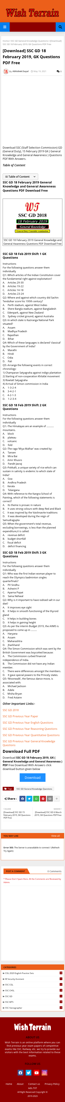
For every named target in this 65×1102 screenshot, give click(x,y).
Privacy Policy (52, 1083)
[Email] (50, 798)
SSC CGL (33, 984)
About (20, 1083)
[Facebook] (23, 798)
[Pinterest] (43, 798)
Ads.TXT (32, 1088)
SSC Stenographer (33, 1007)
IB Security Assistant (33, 978)
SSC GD (33, 996)
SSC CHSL (33, 990)
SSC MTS (33, 1001)
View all (55, 835)
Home (6, 40)
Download (32, 777)
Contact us (34, 1083)
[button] (20, 177)
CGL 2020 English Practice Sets (33, 973)
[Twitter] (29, 798)
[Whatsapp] (36, 798)
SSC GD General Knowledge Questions (29, 40)
